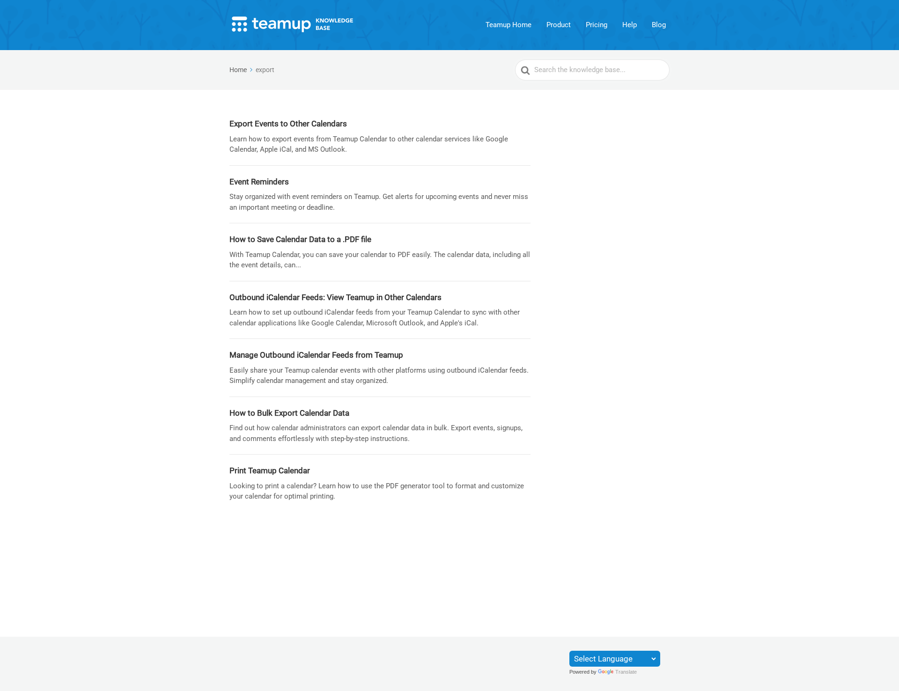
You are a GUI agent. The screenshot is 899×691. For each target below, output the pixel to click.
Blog (659, 25)
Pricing (596, 25)
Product (558, 25)
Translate (626, 672)
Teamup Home (508, 25)
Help (629, 25)
